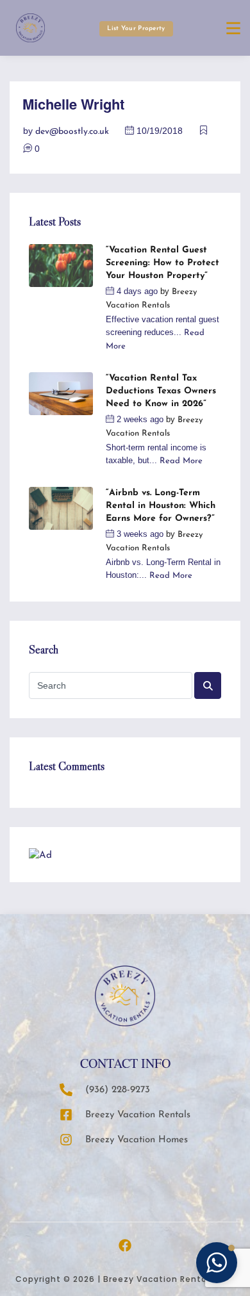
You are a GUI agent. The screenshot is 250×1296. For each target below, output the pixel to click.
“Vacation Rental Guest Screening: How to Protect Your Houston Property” (162, 263)
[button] (216, 1262)
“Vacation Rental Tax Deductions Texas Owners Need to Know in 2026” (161, 391)
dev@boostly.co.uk (72, 131)
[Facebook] (125, 1245)
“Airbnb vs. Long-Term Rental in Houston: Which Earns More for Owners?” (160, 505)
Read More (181, 461)
